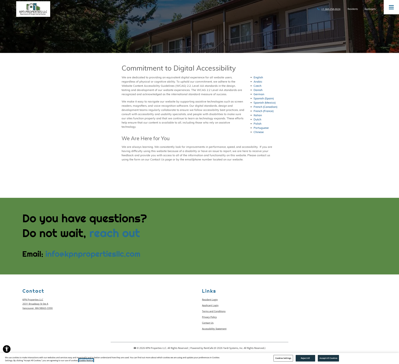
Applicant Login (210, 305)
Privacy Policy (209, 317)
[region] (199, 358)
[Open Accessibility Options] (6, 350)
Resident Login (210, 299)
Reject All (305, 358)
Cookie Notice (86, 360)
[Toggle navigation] (391, 7)
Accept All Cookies (328, 358)
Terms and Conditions (214, 311)
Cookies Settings (283, 358)
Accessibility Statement (214, 328)
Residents (354, 8)
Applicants (372, 8)
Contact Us (208, 322)
